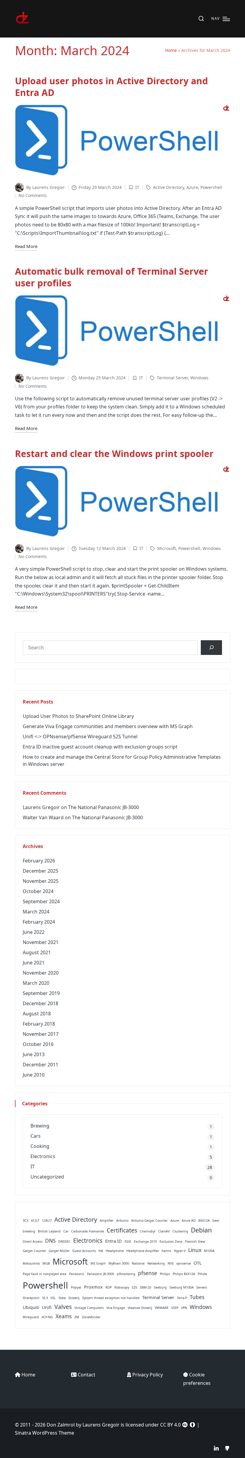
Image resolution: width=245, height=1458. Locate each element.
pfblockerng (126, 1274)
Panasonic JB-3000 (100, 1274)
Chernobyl (147, 1231)
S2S (134, 1287)
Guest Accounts (84, 1251)
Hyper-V (180, 1251)
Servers (201, 1287)
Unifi (47, 1307)
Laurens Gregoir (41, 807)
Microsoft (166, 548)
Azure (192, 187)
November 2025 (41, 881)
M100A (209, 1251)
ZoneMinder (91, 1317)
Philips (165, 1274)
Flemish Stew (195, 1241)
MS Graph (98, 1263)
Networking (156, 1263)
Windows (199, 378)
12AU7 (47, 1220)
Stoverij (73, 1298)
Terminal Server (172, 378)
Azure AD (189, 1220)
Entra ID (113, 1241)
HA (101, 1251)
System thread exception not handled (111, 1298)
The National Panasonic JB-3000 (103, 807)
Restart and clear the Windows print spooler (114, 453)
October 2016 (38, 1044)
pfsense (147, 1273)
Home (171, 50)
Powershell (211, 187)
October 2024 (38, 891)
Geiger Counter (34, 1251)
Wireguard (31, 1317)
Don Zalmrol (61, 1424)
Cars (35, 1136)
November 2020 (41, 973)
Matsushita (31, 1263)
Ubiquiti (31, 1307)
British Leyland (49, 1231)
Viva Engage (115, 1308)
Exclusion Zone (171, 1241)
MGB (46, 1263)
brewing (29, 1231)
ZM (76, 1317)
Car (65, 1231)
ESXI (128, 1241)
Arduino (122, 1220)
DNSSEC (64, 1241)
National (138, 1263)
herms (166, 1251)
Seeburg (160, 1287)
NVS (171, 1263)
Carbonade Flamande (87, 1231)
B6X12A (204, 1220)
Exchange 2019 (145, 1241)
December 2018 (40, 1003)
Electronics (42, 1156)
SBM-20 (145, 1287)
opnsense (183, 1263)
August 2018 (37, 1013)
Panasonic (76, 1274)
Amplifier (107, 1220)
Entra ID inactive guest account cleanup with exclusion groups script (100, 746)
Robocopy (121, 1287)
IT (137, 187)
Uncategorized (47, 1176)
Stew (62, 1298)
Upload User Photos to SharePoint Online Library (78, 716)
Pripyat (76, 1287)
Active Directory (168, 187)
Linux (194, 1250)
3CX (25, 1220)
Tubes (197, 1297)
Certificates (122, 1230)
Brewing (39, 1125)
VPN (184, 1308)
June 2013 (34, 1054)
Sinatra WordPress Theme (44, 1433)
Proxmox (93, 1287)
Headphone (115, 1251)
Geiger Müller (59, 1251)
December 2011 (40, 1064)
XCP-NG (47, 1317)
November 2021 (41, 942)
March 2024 (36, 911)
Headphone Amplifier (142, 1251)
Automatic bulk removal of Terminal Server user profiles (111, 277)
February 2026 (39, 860)
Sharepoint (31, 1298)
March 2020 (36, 983)
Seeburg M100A (181, 1287)
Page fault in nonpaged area (44, 1274)
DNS (50, 1240)
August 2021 (37, 952)
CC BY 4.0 (170, 1424)
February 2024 (39, 922)
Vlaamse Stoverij (140, 1308)
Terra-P (182, 1298)
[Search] (211, 647)
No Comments (33, 195)
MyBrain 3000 (118, 1263)
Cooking (39, 1146)
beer (215, 1220)
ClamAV (164, 1231)
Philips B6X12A (184, 1274)
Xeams (64, 1316)
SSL (53, 1298)
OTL (198, 1263)
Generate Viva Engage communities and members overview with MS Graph (108, 726)
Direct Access (32, 1241)
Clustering (180, 1231)
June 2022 (34, 932)
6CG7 (35, 1220)
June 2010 (34, 1074)
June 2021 (34, 962)
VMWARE (162, 1308)
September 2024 (41, 901)
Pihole (202, 1274)
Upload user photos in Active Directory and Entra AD (111, 87)
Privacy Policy (147, 1374)
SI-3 (45, 1298)
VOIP (174, 1308)
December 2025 (40, 871)
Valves (63, 1307)
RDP (108, 1287)
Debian (201, 1230)
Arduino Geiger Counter (149, 1220)
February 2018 (39, 1023)
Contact (86, 1374)
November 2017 (41, 1034)
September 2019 (41, 993)
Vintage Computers (89, 1308)
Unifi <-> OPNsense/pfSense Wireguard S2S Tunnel (80, 736)
